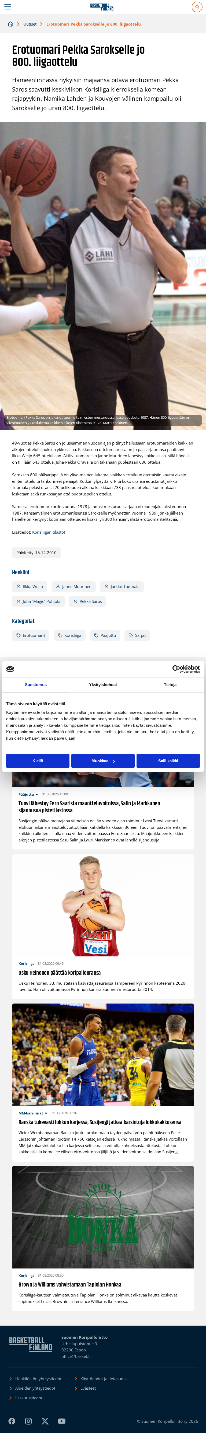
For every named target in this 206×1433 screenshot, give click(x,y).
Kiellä (37, 761)
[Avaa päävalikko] (7, 7)
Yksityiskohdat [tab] (103, 684)
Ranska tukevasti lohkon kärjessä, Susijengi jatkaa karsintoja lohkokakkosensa (100, 1122)
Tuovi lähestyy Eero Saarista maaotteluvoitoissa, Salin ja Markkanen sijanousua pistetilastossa (89, 807)
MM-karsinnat (31, 1113)
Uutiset (29, 24)
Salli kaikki (168, 761)
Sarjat (140, 635)
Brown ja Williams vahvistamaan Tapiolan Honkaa (70, 1285)
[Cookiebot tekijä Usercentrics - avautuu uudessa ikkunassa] (176, 669)
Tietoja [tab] (170, 684)
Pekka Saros (91, 601)
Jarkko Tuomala (125, 586)
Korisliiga (72, 635)
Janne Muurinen (76, 586)
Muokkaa (99, 761)
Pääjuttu (108, 635)
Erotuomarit (34, 635)
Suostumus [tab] (36, 684)
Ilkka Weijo (33, 586)
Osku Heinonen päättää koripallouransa (60, 973)
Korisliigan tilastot (48, 532)
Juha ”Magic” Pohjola (41, 601)
